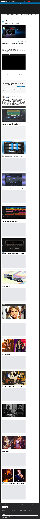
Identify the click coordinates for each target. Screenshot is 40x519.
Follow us (20, 41)
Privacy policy (30, 510)
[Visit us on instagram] (27, 1)
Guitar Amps (28, 3)
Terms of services (12, 88)
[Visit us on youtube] (28, 1)
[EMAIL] (9, 97)
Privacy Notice (4, 89)
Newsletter (24, 41)
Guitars (9, 3)
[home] (2, 3)
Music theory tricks (26, 14)
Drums (17, 3)
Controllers (13, 3)
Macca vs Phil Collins (19, 14)
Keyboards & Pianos (23, 3)
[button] (37, 1)
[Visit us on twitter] (25, 1)
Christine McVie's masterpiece (10, 14)
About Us (3, 510)
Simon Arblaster (7, 21)
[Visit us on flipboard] (29, 1)
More (32, 3)
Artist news (5, 3)
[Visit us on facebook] (24, 1)
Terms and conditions (23, 510)
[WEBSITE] (7, 97)
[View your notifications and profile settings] (35, 1)
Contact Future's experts (14, 510)
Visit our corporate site (30, 504)
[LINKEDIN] (6, 97)
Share (4, 41)
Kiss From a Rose (33, 14)
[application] (14, 62)
